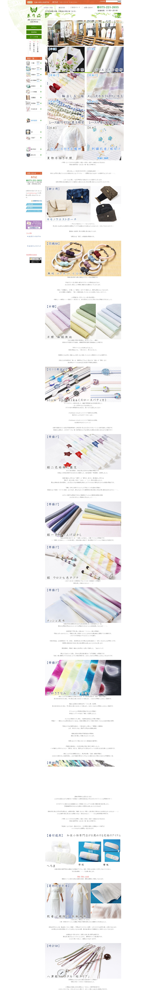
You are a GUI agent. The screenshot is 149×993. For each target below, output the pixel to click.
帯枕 (82, 912)
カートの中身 (34, 37)
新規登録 (34, 32)
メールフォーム (31, 193)
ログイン (34, 27)
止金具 (87, 912)
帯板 (78, 912)
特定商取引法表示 (31, 254)
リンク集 (29, 233)
